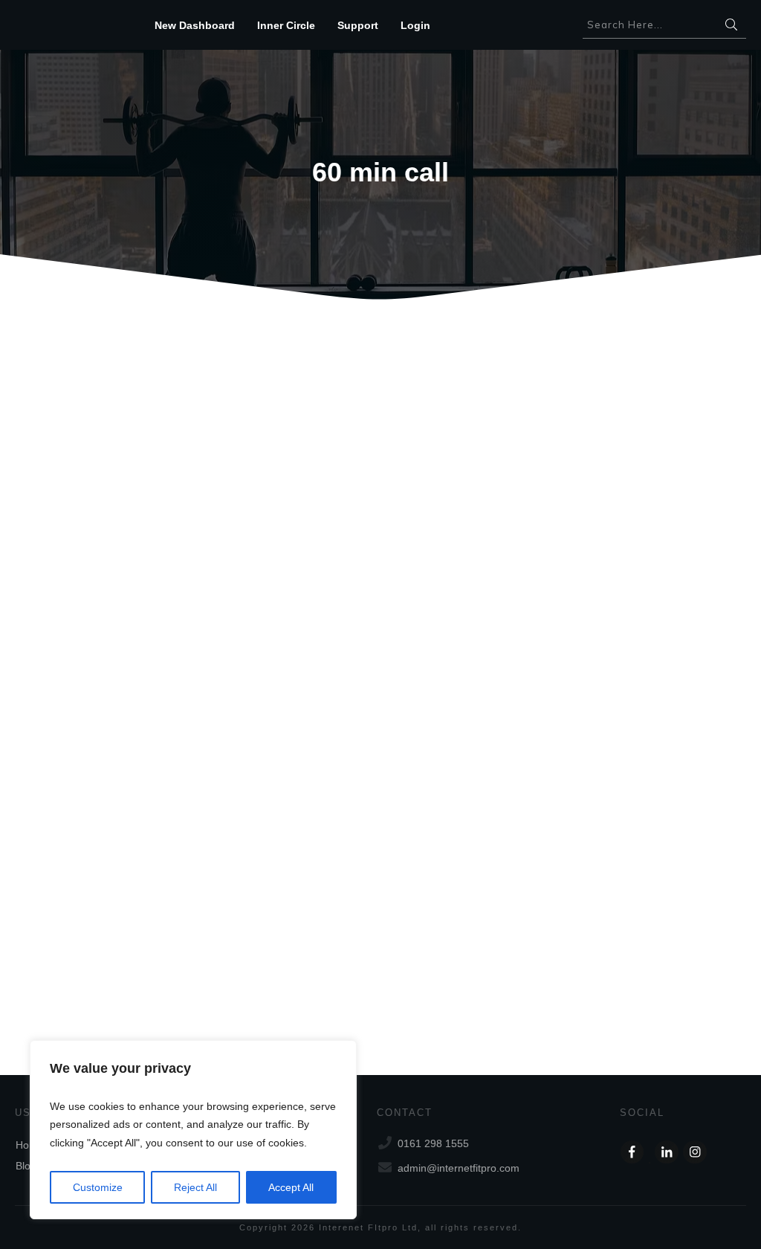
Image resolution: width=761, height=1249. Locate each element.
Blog (26, 1166)
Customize (98, 1187)
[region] (193, 1130)
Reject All (195, 1187)
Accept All (291, 1187)
